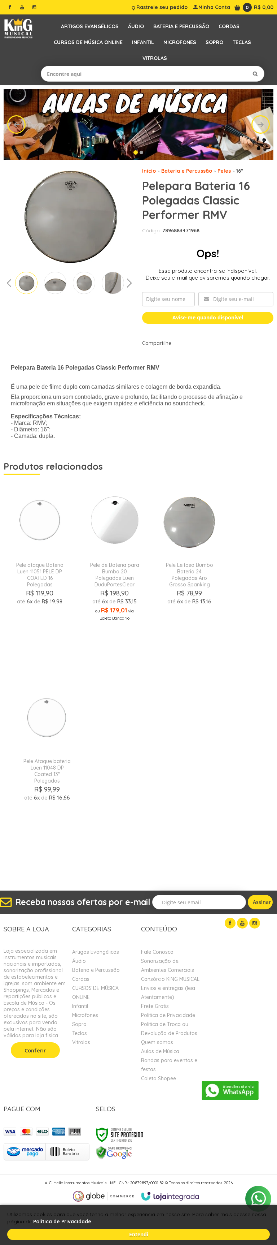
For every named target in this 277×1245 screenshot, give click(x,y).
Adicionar (56, 657)
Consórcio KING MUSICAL (170, 979)
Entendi (138, 1234)
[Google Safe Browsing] (114, 1152)
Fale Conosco (157, 952)
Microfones (85, 1015)
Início (149, 171)
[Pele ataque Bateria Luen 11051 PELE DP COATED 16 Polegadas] (40, 576)
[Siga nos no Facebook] (9, 7)
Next (260, 124)
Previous (16, 124)
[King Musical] (18, 28)
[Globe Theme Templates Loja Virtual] (103, 1196)
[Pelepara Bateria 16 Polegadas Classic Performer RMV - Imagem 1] (26, 283)
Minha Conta (214, 7)
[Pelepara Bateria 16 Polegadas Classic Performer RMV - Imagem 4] (113, 283)
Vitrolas (81, 1042)
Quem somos (157, 1042)
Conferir (35, 1050)
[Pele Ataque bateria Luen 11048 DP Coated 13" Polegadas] (47, 772)
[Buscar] (255, 74)
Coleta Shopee (158, 1078)
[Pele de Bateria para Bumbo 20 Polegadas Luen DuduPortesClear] (115, 576)
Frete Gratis (155, 1006)
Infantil (80, 1006)
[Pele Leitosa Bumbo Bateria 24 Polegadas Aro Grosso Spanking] (190, 576)
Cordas (80, 979)
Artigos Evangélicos (95, 952)
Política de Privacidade (168, 1015)
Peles (224, 171)
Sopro (79, 1024)
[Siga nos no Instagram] (34, 7)
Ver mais (39, 640)
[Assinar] (260, 902)
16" (239, 171)
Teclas (79, 1033)
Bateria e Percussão (186, 171)
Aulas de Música (160, 1051)
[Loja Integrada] (170, 1196)
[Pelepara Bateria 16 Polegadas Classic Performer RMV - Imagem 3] (84, 283)
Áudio (79, 961)
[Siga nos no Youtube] (22, 7)
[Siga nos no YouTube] (242, 923)
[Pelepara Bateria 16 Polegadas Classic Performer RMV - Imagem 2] (55, 283)
